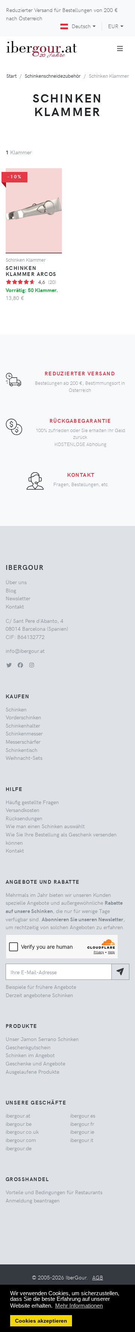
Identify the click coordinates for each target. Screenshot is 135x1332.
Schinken (16, 709)
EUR (113, 26)
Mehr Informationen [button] (79, 1305)
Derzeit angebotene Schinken (39, 995)
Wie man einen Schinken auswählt (45, 826)
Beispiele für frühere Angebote (41, 986)
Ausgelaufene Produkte (32, 1071)
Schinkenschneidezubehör (53, 75)
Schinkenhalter (23, 725)
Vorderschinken (23, 717)
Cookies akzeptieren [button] (41, 1321)
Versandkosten (22, 810)
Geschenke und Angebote (35, 1063)
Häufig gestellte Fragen (32, 802)
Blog (11, 590)
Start (11, 75)
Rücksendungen (24, 818)
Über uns (16, 582)
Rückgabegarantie (80, 420)
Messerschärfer (23, 741)
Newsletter (18, 598)
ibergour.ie (82, 1131)
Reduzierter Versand (80, 373)
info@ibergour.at (25, 650)
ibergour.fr (82, 1123)
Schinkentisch (22, 749)
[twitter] (9, 665)
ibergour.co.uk (22, 1131)
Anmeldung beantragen (33, 1200)
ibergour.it (81, 1140)
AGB (97, 1277)
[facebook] (20, 665)
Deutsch (81, 26)
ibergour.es (82, 1115)
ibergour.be (19, 1123)
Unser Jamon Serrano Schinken (42, 1039)
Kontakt (80, 474)
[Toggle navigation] (120, 48)
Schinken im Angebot (30, 1055)
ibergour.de (19, 1148)
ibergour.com (21, 1140)
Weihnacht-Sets (24, 757)
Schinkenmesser (24, 733)
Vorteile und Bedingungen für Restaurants (54, 1192)
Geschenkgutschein (28, 1047)
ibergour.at (18, 1115)
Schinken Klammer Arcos (31, 270)
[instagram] (31, 665)
